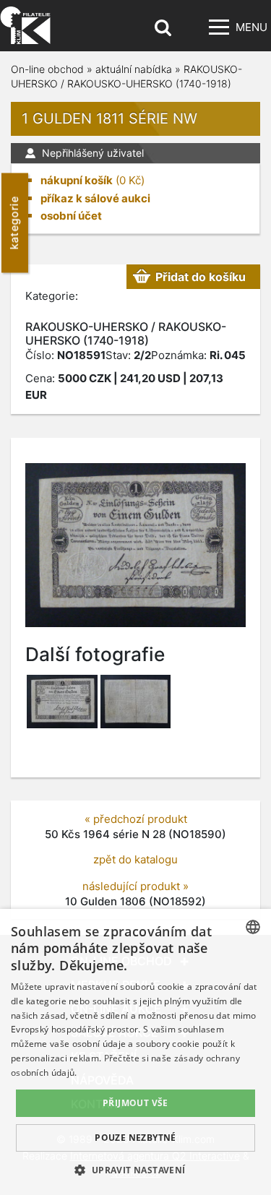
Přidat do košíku (200, 276)
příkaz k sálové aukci (95, 198)
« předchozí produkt (136, 819)
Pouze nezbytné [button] (135, 1137)
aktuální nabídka (133, 69)
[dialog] (135, 1052)
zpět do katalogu (135, 859)
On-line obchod (47, 69)
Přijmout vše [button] (135, 1103)
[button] (135, 1169)
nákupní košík (76, 180)
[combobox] (253, 927)
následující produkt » (135, 886)
